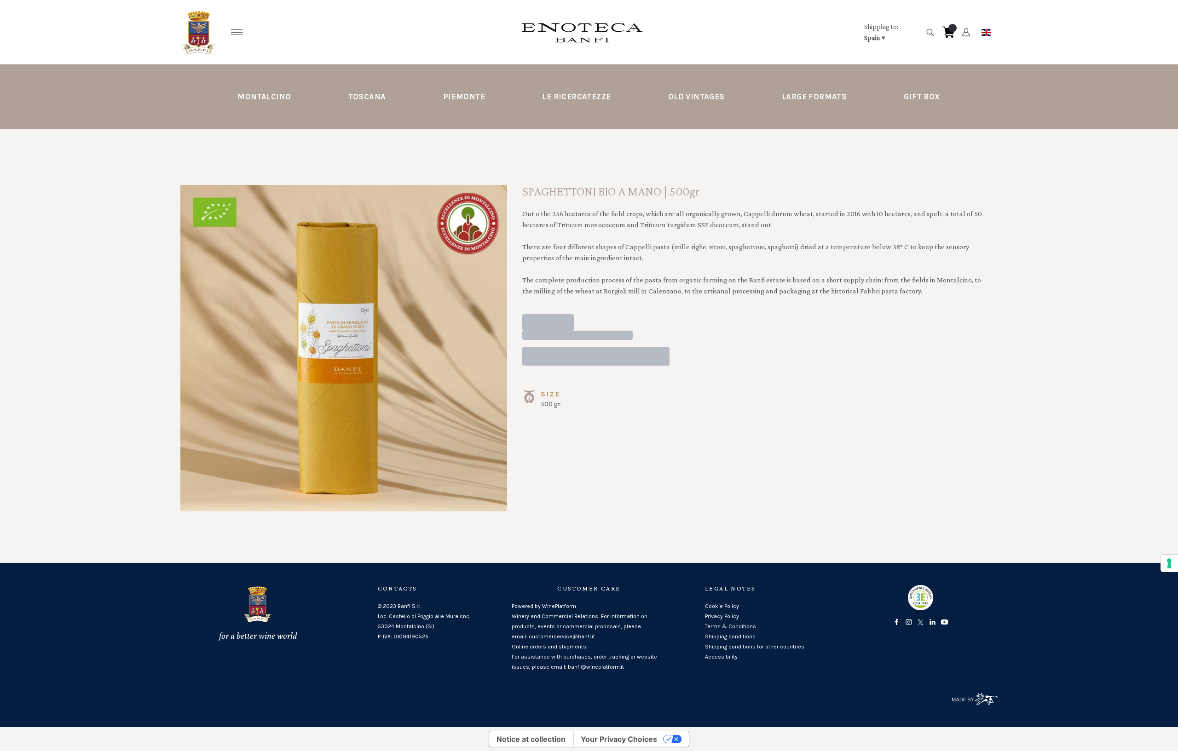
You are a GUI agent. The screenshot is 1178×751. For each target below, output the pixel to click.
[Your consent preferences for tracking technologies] (1169, 563)
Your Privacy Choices (619, 739)
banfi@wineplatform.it (596, 667)
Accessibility (721, 657)
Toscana (367, 96)
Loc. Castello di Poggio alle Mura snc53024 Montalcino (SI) (423, 621)
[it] (986, 29)
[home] (582, 32)
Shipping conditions (730, 636)
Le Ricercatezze (576, 96)
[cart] (948, 32)
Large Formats (814, 96)
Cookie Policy (722, 606)
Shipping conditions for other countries (754, 646)
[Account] (966, 32)
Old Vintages (696, 96)
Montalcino (264, 96)
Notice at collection (531, 739)
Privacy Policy (722, 616)
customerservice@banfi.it (562, 636)
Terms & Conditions (730, 626)
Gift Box (922, 96)
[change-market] (891, 32)
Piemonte (464, 96)
